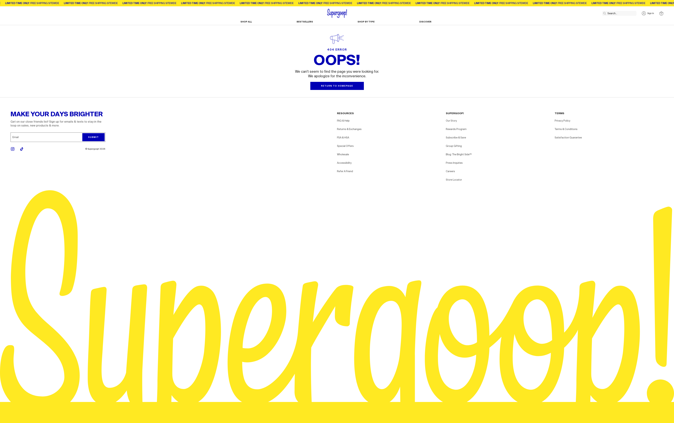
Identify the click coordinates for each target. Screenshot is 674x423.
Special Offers (345, 146)
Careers (450, 171)
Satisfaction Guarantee (568, 137)
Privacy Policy (562, 120)
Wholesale (343, 154)
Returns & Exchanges (349, 129)
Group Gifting (454, 146)
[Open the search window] (604, 12)
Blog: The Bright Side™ (459, 154)
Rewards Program (456, 129)
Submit (93, 137)
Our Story (451, 120)
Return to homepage (337, 85)
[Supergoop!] (337, 13)
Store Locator (454, 179)
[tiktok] (22, 149)
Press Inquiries (454, 162)
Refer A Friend (345, 171)
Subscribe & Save (456, 137)
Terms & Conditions (566, 129)
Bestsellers (305, 21)
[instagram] (13, 149)
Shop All (246, 21)
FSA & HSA (343, 137)
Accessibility (344, 162)
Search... (612, 13)
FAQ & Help (343, 120)
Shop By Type (366, 21)
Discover (425, 21)
